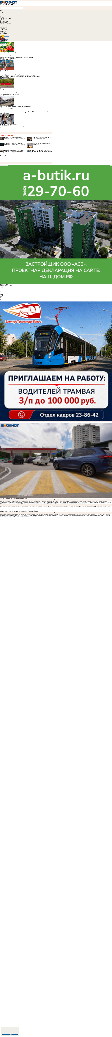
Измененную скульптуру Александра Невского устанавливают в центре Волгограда (81, 506)
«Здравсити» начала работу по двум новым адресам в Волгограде (42, 514)
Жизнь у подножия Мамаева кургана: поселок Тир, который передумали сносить (16, 112)
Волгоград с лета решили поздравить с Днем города (55, 501)
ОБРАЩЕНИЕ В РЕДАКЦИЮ (5, 23)
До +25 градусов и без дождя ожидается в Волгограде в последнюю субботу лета (25, 511)
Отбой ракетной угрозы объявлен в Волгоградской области (97, 501)
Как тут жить (2, 95)
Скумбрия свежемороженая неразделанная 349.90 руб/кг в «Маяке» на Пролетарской (17, 57)
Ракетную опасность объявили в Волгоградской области (33, 502)
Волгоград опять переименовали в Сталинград (9, 93)
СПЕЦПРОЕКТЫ (3, 29)
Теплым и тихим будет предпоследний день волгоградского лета (75, 503)
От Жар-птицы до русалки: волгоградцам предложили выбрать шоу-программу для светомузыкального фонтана (48, 506)
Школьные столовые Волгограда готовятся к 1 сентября (10, 515)
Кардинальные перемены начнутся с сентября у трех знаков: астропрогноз (35, 503)
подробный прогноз (4, 285)
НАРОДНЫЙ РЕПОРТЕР (5, 21)
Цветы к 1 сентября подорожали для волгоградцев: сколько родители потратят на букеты (16, 514)
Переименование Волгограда (5, 77)
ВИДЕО (1, 15)
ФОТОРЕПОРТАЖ (3, 31)
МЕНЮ (1, 10)
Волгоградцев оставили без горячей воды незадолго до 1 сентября (70, 507)
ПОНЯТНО (9, 1034)
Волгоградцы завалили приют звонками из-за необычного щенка (12, 502)
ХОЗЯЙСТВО (2, 32)
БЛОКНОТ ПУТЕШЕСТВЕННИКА (6, 13)
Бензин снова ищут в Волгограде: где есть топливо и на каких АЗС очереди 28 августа (13, 498)
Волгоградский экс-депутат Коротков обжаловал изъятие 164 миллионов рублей (72, 515)
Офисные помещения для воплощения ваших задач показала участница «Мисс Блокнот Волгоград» (20, 76)
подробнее (10, 285)
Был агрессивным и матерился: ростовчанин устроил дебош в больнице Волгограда (15, 506)
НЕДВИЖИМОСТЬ (3, 22)
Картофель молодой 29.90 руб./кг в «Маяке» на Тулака (11, 56)
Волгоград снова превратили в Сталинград (8, 92)
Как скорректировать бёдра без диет (7, 128)
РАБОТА (7, 36)
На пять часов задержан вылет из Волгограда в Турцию (78, 502)
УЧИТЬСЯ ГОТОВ (6, 37)
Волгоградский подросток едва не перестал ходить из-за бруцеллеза (94, 507)
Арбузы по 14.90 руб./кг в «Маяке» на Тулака (56, 503)
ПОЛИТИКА (2, 26)
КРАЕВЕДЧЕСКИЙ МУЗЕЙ (5, 18)
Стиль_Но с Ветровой (4, 113)
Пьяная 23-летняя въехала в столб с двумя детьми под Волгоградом (100, 502)
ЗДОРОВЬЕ (2, 16)
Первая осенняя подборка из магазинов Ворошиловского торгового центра (14, 127)
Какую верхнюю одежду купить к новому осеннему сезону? (12, 126)
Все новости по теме (4, 55)
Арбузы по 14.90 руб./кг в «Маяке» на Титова (9, 58)
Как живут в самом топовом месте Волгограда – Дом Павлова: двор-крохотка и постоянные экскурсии (20, 109)
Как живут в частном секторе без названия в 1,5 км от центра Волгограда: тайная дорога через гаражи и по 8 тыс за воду (24, 111)
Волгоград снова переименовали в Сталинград (9, 94)
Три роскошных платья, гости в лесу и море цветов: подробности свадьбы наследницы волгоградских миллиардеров (39, 515)
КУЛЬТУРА (2, 19)
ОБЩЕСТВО (2, 24)
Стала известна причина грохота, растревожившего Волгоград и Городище (26, 516)
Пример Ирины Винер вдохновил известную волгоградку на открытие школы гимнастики (97, 514)
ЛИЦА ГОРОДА (3, 20)
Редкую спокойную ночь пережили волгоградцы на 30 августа (11, 503)
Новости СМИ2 (3, 155)
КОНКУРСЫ (2, 17)
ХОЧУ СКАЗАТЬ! (3, 33)
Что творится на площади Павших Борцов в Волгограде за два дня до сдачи (56, 502)
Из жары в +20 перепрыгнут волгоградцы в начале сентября (11, 501)
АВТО (1, 11)
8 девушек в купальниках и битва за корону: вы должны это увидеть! (13, 74)
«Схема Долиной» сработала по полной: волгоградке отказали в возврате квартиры (68, 514)
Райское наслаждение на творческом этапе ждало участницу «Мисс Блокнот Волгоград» (17, 75)
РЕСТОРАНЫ (2, 28)
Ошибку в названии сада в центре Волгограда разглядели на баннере (34, 501)
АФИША (1, 12)
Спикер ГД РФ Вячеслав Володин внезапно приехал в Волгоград (76, 501)
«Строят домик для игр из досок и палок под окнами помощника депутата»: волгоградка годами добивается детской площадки (35, 507)
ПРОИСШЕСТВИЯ (3, 27)
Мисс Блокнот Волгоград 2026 (6, 59)
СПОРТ (1, 30)
